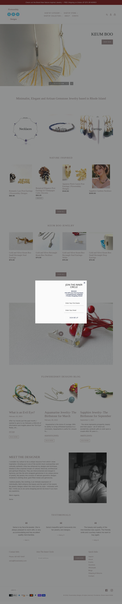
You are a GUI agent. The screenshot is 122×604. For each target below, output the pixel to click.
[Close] (84, 283)
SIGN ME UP (74, 318)
